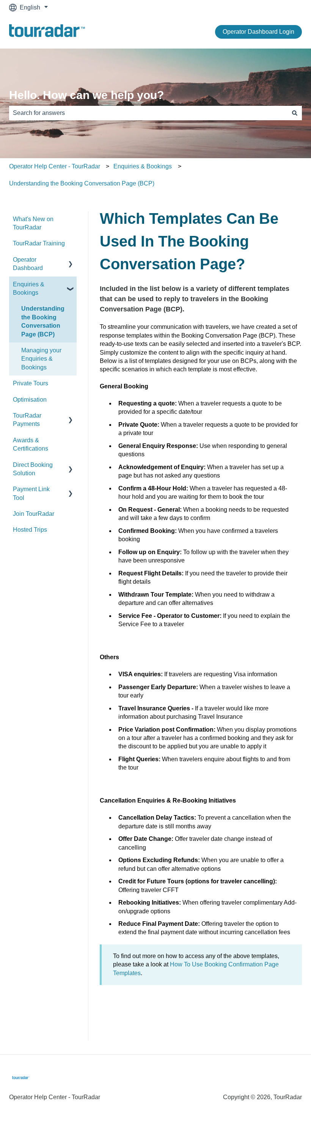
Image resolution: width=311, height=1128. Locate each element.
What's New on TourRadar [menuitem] (33, 223)
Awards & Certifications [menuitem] (30, 444)
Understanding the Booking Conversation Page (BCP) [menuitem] (42, 321)
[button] (70, 260)
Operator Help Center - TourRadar (54, 166)
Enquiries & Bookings (142, 166)
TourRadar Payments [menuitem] (27, 419)
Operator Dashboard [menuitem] (28, 263)
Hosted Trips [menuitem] (30, 529)
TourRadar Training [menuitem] (39, 243)
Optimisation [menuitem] (30, 399)
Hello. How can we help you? (86, 95)
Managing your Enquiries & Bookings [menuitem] (41, 359)
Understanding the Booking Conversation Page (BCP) (81, 183)
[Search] (294, 113)
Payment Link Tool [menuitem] (31, 493)
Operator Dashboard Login (258, 31)
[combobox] (148, 113)
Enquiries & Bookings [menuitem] (28, 288)
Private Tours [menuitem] (30, 383)
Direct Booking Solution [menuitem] (33, 469)
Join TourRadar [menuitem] (33, 514)
